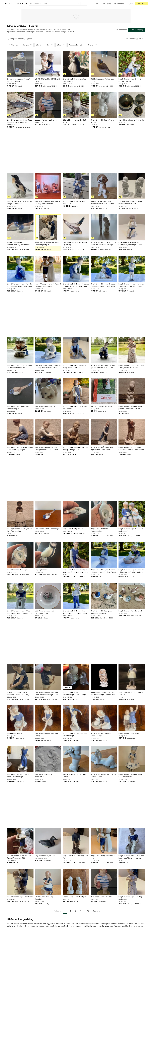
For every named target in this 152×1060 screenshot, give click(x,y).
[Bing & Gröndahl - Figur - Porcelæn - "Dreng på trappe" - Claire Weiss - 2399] (76, 269)
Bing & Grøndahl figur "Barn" (129, 733)
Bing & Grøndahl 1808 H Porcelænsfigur (99, 530)
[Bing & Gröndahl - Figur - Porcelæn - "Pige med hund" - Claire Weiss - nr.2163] (104, 269)
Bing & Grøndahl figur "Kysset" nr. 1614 (103, 857)
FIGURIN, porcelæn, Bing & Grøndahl (45, 898)
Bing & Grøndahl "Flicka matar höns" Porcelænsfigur (18, 775)
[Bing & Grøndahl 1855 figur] (20, 555)
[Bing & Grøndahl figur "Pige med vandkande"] (76, 391)
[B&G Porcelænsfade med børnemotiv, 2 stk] (48, 596)
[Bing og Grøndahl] (48, 555)
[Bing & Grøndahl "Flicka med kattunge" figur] (104, 718)
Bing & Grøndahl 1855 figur (17, 570)
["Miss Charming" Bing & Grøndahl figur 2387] (132, 677)
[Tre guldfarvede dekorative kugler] (132, 105)
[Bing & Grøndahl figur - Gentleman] (20, 882)
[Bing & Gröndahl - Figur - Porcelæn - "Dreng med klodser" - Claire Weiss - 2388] (48, 350)
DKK (96, 3)
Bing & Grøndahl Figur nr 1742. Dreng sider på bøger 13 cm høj (46, 448)
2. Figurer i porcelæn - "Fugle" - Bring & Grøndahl (19, 80)
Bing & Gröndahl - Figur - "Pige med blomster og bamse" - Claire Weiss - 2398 (75, 612)
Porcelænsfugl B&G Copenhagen (47, 529)
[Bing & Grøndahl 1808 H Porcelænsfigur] (104, 514)
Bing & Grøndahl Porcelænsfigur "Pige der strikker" (130, 775)
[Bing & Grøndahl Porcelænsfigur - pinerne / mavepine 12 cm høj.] (132, 391)
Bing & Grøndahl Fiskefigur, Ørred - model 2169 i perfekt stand (20, 121)
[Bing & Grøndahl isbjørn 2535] (48, 391)
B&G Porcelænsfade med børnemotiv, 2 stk (44, 612)
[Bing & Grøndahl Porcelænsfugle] (132, 596)
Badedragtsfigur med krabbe (46, 120)
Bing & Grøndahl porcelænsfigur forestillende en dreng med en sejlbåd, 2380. (47, 693)
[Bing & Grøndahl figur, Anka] (48, 841)
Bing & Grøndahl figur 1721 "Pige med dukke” (131, 898)
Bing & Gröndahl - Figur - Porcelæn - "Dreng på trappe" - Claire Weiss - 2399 (76, 285)
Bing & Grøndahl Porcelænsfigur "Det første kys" (75, 80)
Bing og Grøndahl (41, 570)
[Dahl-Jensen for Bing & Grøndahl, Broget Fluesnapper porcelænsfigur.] (20, 186)
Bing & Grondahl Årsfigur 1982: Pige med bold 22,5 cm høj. (102, 448)
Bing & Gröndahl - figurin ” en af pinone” (102, 121)
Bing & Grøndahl (17, 39)
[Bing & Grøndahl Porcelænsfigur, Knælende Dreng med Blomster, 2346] (76, 555)
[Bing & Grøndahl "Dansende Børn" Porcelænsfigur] (76, 718)
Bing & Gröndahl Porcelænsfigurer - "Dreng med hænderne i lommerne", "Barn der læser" (47, 202)
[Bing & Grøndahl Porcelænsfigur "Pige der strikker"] (132, 759)
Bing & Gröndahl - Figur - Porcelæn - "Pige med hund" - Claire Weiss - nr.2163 (104, 285)
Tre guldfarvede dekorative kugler (131, 120)
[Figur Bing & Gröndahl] (20, 718)
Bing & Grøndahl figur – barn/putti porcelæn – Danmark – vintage (103, 243)
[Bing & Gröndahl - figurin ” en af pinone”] (104, 105)
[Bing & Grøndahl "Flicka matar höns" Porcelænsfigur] (20, 759)
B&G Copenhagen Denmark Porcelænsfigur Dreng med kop (130, 243)
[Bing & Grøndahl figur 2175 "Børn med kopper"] (132, 514)
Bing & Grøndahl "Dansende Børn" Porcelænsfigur (75, 734)
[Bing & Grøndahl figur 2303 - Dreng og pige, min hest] (132, 64)
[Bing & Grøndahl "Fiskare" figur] (76, 186)
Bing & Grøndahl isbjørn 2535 (46, 406)
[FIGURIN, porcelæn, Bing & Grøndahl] (48, 882)
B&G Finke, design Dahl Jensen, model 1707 (102, 80)
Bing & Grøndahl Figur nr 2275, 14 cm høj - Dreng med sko (75, 448)
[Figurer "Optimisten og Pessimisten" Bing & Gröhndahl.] (20, 227)
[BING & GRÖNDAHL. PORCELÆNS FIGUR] (48, 64)
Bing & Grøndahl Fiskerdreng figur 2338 (75, 857)
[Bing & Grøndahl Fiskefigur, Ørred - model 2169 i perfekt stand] (20, 105)
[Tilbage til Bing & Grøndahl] (8, 38)
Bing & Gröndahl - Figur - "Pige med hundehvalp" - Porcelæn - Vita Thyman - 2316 (20, 612)
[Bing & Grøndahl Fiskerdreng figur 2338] (76, 841)
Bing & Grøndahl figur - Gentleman (20, 897)
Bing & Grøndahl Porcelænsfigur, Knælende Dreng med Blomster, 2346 (75, 571)
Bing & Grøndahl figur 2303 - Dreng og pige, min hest (132, 80)
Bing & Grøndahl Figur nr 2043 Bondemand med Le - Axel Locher (131, 448)
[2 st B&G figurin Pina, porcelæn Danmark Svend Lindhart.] (132, 186)
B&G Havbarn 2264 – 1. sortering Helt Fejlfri (75, 775)
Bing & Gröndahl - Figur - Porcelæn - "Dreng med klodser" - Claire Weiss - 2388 (48, 366)
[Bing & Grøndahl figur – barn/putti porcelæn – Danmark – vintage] (104, 227)
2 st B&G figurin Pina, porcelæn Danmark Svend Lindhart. (130, 202)
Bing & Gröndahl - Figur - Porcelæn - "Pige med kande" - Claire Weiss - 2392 (104, 571)
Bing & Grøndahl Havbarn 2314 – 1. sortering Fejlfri (103, 775)
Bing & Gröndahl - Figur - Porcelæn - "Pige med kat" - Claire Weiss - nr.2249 (131, 571)
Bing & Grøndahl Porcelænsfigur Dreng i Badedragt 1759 (19, 857)
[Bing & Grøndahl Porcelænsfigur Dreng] (48, 718)
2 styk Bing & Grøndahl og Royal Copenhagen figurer (47, 243)
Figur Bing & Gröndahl (15, 733)
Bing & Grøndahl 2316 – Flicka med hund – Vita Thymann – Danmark (131, 857)
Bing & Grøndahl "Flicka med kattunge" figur (101, 734)
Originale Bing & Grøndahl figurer (75, 897)
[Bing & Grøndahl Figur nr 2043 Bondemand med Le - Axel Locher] (132, 432)
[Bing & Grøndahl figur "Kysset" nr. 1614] (104, 841)
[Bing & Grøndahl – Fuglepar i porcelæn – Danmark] (104, 596)
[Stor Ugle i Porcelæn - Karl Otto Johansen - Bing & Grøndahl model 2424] (104, 677)
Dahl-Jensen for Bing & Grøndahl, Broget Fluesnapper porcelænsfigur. (19, 202)
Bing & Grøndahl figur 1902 (73, 529)
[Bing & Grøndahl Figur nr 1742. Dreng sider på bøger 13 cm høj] (48, 432)
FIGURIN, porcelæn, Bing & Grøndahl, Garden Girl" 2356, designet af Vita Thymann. (18, 693)
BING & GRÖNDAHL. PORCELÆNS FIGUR (47, 80)
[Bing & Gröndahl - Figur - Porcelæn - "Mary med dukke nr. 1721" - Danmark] (132, 350)
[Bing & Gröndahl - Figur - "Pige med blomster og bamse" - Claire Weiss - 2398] (76, 596)
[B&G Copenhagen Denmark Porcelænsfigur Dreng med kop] (132, 227)
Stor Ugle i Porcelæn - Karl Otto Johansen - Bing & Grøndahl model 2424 (103, 693)
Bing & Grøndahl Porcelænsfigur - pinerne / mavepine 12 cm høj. (131, 407)
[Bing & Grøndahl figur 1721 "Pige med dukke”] (132, 882)
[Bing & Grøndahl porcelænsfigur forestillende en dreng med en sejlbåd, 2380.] (48, 677)
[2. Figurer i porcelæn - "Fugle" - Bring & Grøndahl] (20, 64)
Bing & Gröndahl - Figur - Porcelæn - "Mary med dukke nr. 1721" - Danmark (131, 366)
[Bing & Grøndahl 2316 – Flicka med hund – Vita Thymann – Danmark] (132, 841)
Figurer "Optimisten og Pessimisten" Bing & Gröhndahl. (18, 243)
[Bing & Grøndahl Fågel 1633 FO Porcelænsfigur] (20, 391)
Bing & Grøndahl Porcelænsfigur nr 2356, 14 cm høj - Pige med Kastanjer (20, 448)
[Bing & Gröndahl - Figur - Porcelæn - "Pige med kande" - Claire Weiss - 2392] (104, 555)
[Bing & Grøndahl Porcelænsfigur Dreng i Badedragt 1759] (20, 841)
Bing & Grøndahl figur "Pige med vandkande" (75, 407)
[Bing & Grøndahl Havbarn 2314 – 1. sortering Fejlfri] (104, 759)
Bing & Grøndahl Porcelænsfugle (131, 611)
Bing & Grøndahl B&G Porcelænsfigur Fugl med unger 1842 (74, 693)
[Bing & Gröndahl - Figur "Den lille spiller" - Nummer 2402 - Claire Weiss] (104, 350)
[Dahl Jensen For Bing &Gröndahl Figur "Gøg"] (76, 227)
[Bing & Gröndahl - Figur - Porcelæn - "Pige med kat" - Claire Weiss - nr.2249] (132, 555)
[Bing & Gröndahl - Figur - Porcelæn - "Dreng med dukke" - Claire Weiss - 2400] (20, 269)
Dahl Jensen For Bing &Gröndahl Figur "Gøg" (75, 243)
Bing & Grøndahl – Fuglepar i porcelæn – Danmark (101, 612)
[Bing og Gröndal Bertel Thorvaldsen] (48, 759)
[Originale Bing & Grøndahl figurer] (76, 882)
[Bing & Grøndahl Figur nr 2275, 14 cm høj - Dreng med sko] (76, 432)
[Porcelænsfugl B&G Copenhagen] (48, 514)
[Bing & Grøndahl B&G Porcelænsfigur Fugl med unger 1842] (76, 677)
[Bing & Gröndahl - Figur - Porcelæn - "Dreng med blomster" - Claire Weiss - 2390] (132, 269)
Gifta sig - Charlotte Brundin (101, 406)
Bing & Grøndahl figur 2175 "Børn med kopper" (131, 530)
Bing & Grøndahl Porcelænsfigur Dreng (47, 734)
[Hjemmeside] (21, 3)
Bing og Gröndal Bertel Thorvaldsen (43, 775)
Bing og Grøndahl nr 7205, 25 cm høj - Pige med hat (19, 530)
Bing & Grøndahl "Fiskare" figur (74, 201)
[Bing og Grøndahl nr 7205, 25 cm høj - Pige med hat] (20, 514)
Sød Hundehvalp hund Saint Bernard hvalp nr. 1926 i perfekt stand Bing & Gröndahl (102, 202)
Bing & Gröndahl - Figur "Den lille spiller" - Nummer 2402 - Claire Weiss (103, 366)
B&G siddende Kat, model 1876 (74, 120)
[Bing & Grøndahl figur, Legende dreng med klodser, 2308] (76, 350)
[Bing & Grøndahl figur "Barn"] (132, 718)
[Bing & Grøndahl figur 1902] (76, 514)
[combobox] (54, 3)
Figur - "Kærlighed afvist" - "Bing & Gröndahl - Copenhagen (48, 285)
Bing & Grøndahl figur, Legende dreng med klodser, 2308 (74, 366)
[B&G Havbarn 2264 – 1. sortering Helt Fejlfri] (76, 759)
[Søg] (77, 3)
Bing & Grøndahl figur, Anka (45, 856)
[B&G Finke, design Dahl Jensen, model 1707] (104, 64)
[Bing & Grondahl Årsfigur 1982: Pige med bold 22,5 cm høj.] (104, 432)
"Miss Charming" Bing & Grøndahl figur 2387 (131, 693)
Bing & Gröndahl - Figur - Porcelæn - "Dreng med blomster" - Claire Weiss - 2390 (131, 285)
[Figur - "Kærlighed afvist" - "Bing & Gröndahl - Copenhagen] (48, 269)
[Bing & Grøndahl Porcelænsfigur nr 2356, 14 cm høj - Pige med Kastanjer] (20, 432)
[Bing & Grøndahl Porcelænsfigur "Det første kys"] (76, 64)
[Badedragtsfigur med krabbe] (48, 105)
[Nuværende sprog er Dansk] (90, 3)
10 (88, 911)
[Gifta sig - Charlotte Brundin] (104, 391)
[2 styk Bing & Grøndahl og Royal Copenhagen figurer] (48, 227)
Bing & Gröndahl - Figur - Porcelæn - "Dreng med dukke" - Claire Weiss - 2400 (20, 285)
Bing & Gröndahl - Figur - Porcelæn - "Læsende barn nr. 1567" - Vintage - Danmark (20, 366)
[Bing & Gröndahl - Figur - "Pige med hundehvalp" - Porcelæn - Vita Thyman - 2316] (20, 596)
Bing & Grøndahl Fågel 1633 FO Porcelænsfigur (18, 407)
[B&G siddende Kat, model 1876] (76, 105)
